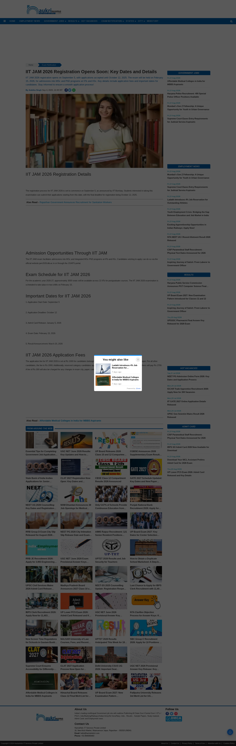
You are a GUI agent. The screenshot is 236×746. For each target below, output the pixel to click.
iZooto (138, 388)
